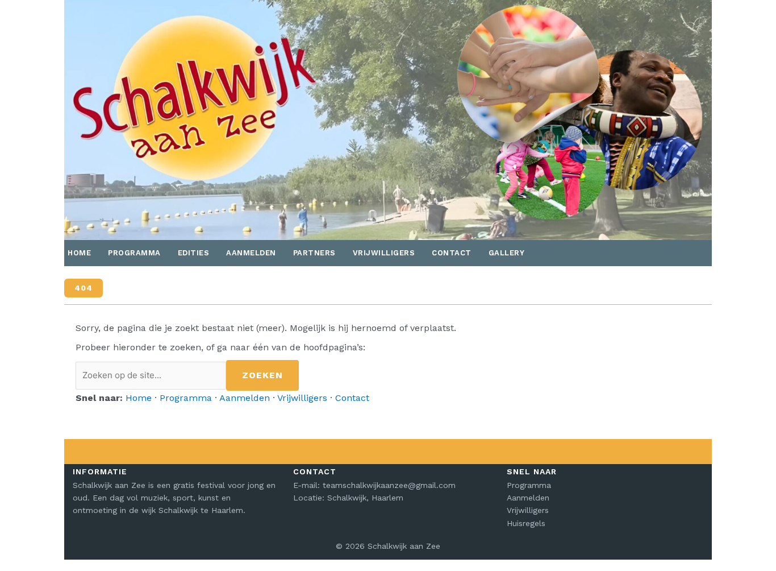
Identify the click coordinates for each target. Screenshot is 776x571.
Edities (194, 253)
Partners (314, 253)
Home (79, 253)
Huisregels (526, 523)
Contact (452, 253)
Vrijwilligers (384, 253)
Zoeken (262, 375)
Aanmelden (251, 253)
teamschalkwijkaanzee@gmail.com (389, 485)
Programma (134, 253)
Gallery (507, 253)
